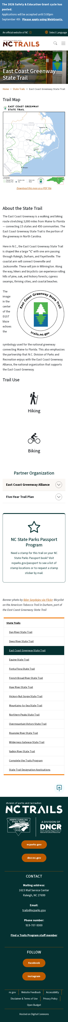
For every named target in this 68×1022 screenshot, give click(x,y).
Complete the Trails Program (26, 760)
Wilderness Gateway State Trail (26, 742)
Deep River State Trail (21, 641)
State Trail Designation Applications (29, 770)
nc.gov (12, 992)
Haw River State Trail (21, 687)
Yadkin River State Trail (22, 751)
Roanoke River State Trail (23, 733)
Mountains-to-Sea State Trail (25, 705)
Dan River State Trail (20, 632)
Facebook (34, 963)
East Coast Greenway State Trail (27, 650)
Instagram (34, 976)
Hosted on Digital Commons (34, 1014)
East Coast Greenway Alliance (28, 484)
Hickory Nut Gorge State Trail (25, 696)
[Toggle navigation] (63, 43)
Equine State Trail (19, 660)
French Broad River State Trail (26, 678)
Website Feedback (31, 992)
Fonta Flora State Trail (22, 669)
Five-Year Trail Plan (20, 497)
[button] (53, 43)
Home (6, 89)
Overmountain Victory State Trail (28, 724)
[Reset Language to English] (46, 32)
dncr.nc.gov (34, 858)
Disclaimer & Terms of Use (24, 998)
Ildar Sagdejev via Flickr (38, 600)
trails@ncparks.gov (34, 910)
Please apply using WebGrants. (42, 19)
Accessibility (52, 992)
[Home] (21, 40)
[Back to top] (59, 788)
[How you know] (30, 32)
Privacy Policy (50, 998)
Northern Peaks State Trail (24, 715)
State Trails (19, 89)
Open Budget (34, 1005)
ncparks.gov (34, 844)
